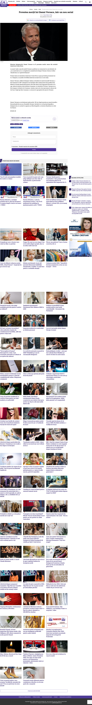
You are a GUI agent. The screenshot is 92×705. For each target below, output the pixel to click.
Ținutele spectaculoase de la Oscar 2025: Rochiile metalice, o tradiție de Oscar (56, 422)
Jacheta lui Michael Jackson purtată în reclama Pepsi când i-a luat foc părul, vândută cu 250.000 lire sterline (33, 609)
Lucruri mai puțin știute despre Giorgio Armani (56, 329)
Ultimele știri (11, 1)
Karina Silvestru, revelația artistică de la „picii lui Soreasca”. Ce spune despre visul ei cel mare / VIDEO (10, 202)
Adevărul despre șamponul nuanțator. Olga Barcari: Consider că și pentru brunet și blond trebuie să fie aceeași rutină (10, 586)
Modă (40, 9)
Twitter (35, 127)
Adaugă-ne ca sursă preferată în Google (38, 20)
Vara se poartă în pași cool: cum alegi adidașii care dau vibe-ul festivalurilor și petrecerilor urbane (33, 179)
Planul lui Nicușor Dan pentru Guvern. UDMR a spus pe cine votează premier (81, 189)
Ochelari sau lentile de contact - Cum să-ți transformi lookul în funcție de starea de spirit (10, 422)
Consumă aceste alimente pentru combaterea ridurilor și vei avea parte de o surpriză (33, 682)
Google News (26, 120)
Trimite (34, 149)
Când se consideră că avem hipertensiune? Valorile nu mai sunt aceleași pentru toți (10, 538)
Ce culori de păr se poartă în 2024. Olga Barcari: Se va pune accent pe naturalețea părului (33, 585)
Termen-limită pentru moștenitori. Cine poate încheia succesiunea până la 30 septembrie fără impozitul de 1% (56, 179)
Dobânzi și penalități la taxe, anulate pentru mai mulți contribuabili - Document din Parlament (55, 308)
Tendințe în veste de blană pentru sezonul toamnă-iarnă (33, 490)
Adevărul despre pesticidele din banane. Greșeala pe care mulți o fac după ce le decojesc (10, 443)
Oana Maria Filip (47, 15)
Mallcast (47, 2)
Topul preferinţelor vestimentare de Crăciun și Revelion (10, 607)
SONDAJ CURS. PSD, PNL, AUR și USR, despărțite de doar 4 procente (31, 5)
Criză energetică (31, 1)
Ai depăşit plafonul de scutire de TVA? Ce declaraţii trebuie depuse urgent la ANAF (56, 491)
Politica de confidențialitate (25, 697)
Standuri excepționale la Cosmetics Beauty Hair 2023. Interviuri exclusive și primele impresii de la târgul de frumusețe (55, 633)
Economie (39, 1)
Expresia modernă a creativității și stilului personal (33, 329)
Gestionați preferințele (47, 697)
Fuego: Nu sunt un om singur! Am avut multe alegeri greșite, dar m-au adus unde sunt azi (34, 243)
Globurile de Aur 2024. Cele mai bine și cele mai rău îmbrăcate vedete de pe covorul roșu (56, 585)
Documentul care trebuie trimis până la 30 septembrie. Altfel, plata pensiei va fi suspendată (56, 398)
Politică (18, 1)
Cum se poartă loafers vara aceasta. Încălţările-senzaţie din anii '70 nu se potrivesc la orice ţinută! (10, 682)
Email (53, 127)
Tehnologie (41, 2)
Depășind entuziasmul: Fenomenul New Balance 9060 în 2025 (33, 307)
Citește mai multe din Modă (34, 691)
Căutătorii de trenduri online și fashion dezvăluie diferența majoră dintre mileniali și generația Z (56, 469)
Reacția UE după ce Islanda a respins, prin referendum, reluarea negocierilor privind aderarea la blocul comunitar (81, 202)
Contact (55, 697)
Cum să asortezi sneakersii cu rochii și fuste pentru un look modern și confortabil (9, 398)
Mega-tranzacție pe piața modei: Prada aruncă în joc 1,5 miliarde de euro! (33, 422)
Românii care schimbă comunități (62, 1)
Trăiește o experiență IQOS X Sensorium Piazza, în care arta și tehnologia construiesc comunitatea (56, 376)
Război (23, 1)
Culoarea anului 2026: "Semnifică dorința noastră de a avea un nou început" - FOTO (56, 264)
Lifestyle (35, 9)
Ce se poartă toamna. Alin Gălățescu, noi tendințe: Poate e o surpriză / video (56, 608)
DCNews (3, 4)
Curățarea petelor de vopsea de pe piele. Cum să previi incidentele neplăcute (10, 468)
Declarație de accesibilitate (65, 697)
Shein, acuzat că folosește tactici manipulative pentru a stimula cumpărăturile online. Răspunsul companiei (10, 376)
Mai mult (54, 2)
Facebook (17, 127)
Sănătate (75, 1)
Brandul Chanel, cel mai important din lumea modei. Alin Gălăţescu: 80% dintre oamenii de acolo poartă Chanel (10, 632)
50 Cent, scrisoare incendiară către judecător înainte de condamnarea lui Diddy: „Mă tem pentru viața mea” (10, 330)
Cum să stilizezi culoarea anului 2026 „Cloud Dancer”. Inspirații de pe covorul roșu (10, 264)
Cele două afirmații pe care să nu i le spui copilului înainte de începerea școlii (34, 561)
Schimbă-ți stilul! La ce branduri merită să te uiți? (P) (10, 514)
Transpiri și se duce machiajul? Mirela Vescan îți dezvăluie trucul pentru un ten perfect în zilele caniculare (34, 516)
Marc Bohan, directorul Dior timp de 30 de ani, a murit (10, 655)
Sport (35, 2)
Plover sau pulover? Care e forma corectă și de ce (56, 243)
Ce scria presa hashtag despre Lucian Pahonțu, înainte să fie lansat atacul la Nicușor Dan (81, 195)
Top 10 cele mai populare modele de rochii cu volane (10, 178)
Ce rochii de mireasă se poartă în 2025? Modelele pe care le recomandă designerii (33, 352)
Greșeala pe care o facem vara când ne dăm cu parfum (9, 243)
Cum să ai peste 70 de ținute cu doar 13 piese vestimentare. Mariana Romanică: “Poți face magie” (56, 539)
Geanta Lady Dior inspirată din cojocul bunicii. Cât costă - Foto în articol (56, 515)
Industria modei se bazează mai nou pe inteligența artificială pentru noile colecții (33, 631)
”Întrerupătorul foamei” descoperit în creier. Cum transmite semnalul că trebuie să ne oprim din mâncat (10, 353)
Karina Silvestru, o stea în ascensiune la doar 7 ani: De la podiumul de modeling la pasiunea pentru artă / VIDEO (32, 202)
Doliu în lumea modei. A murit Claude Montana (9, 560)
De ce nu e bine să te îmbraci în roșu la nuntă (56, 655)
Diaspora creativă (47, 1)
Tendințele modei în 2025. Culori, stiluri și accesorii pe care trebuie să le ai (33, 443)
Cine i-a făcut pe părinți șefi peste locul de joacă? (33, 374)
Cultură (81, 1)
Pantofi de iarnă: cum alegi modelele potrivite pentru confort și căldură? (10, 307)
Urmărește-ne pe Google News (57, 20)
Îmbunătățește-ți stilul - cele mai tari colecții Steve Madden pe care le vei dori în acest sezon (56, 352)
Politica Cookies (36, 697)
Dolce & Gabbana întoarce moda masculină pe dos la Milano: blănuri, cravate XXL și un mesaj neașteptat (56, 202)
